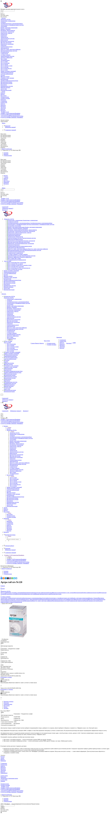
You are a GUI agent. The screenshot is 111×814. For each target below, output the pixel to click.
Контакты (3, 769)
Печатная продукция (56, 594)
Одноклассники (8, 155)
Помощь (3, 781)
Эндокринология (17, 602)
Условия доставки (5, 785)
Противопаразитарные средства (60, 600)
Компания (9, 521)
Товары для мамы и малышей (15, 592)
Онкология (9, 600)
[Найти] (2, 12)
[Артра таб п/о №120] (18, 637)
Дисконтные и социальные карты (9, 778)
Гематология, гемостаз (28, 599)
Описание (6, 703)
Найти (2, 807)
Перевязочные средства (29, 594)
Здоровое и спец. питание (67, 592)
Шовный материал (39, 594)
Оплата (5, 707)
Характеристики (8, 704)
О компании (4, 763)
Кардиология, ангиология (81, 599)
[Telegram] (16, 578)
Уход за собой (13, 477)
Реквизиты (3, 777)
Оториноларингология (18, 600)
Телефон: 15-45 (5, 112)
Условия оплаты (5, 783)
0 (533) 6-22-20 (12, 117)
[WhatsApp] (12, 578)
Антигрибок (45, 598)
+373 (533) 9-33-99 (12, 116)
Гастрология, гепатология (15, 599)
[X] (8, 578)
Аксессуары (47, 594)
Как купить (10, 514)
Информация (4, 773)
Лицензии (3, 770)
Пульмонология (73, 600)
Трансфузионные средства (91, 600)
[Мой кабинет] (1, 396)
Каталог (9, 428)
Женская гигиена (56, 592)
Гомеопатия (43, 599)
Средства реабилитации (42, 592)
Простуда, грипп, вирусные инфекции (42, 600)
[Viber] (10, 578)
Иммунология (71, 599)
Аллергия (17, 598)
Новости (3, 766)
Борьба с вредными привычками (80, 598)
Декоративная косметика (29, 592)
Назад (9, 427)
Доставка (6, 708)
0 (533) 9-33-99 (10, 114)
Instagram (6, 154)
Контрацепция (78, 592)
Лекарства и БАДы (14, 433)
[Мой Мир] (6, 578)
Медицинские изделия (10, 594)
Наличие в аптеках (8, 701)
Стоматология (80, 600)
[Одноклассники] (4, 578)
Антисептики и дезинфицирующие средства (60, 598)
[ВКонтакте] (1, 578)
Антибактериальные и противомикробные (31, 598)
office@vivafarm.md (7, 149)
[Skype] (14, 578)
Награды (3, 771)
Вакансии (3, 767)
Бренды (3, 759)
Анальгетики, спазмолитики (8, 598)
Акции (2, 758)
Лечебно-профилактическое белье (90, 592)
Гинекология (37, 599)
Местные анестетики (93, 599)
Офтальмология (28, 600)
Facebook (6, 152)
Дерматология (50, 599)
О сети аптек (4, 779)
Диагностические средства (61, 599)
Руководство (4, 764)
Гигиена (50, 592)
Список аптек (4, 775)
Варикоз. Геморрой (93, 598)
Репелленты (19, 594)
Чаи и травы (10, 602)
